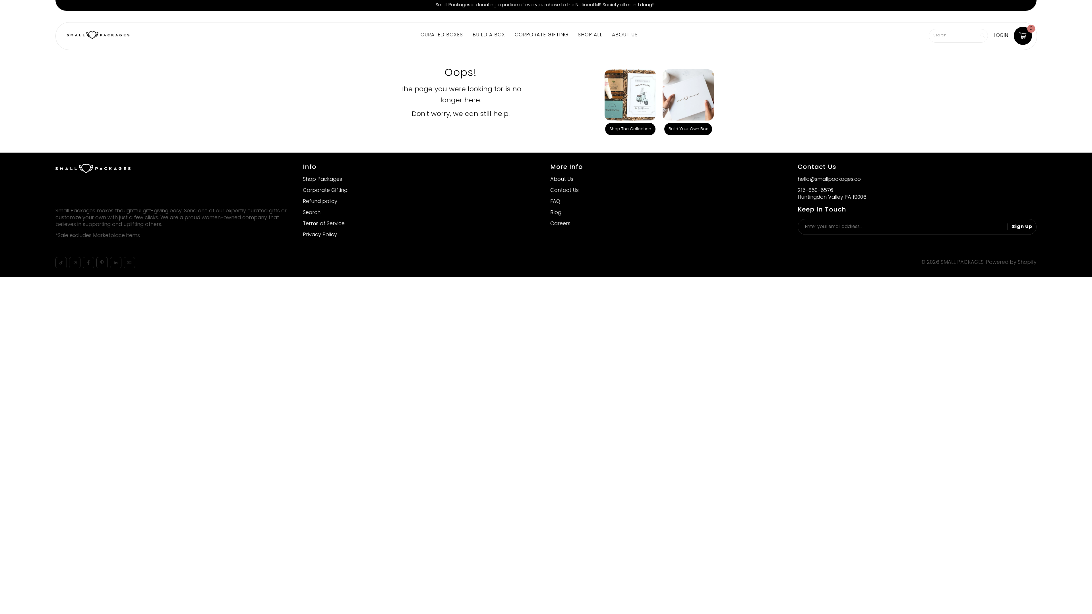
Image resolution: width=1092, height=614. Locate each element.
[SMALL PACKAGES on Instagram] (74, 262)
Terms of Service (324, 224)
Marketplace (119, 16)
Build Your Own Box (688, 129)
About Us (193, 16)
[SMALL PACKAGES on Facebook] (88, 262)
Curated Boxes (442, 35)
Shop (63, 16)
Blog (555, 213)
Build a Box (87, 16)
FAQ (555, 202)
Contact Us (564, 190)
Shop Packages (322, 179)
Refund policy (320, 202)
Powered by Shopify (1011, 262)
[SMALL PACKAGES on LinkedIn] (115, 262)
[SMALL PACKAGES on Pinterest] (102, 262)
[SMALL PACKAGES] (98, 35)
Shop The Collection (630, 129)
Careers (560, 224)
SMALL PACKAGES (962, 262)
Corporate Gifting (158, 16)
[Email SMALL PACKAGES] (129, 262)
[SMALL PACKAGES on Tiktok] (61, 262)
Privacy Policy (320, 235)
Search (311, 213)
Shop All (590, 35)
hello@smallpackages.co (829, 179)
